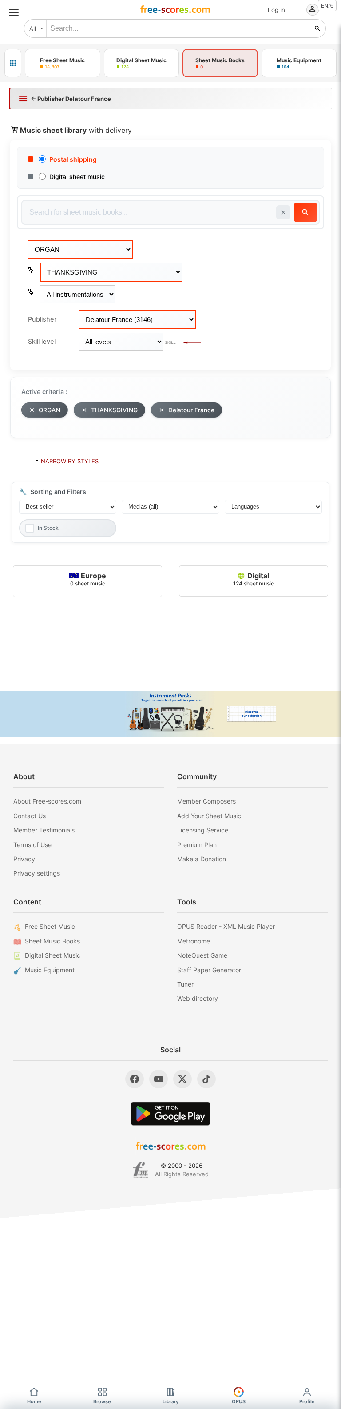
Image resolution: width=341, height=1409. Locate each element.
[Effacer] (283, 212)
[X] (182, 1079)
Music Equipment (50, 970)
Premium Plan (197, 844)
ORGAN (49, 410)
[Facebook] (134, 1079)
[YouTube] (158, 1079)
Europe (88, 579)
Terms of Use (32, 844)
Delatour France (191, 410)
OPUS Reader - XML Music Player (226, 926)
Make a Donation (201, 859)
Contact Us (29, 816)
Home (34, 1401)
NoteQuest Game (202, 955)
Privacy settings (36, 873)
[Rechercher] (317, 28)
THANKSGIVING (114, 410)
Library (170, 1401)
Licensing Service (202, 830)
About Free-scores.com (47, 801)
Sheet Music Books (52, 941)
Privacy (24, 859)
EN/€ (327, 5)
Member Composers (206, 801)
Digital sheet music (77, 176)
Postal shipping (73, 159)
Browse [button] (102, 1401)
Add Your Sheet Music (209, 816)
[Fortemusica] (140, 1170)
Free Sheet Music (50, 926)
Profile (307, 1401)
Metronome (193, 941)
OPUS (239, 1401)
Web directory (197, 998)
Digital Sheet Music (52, 955)
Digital (253, 579)
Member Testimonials (44, 830)
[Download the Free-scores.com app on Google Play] (170, 1113)
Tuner (185, 984)
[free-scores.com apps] (12, 63)
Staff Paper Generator (209, 970)
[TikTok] (206, 1079)
